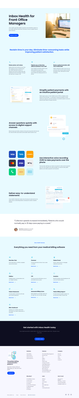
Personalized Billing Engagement (48, 353)
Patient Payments (30, 356)
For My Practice (29, 380)
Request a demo (13, 35)
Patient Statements (45, 367)
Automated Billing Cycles (46, 370)
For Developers (29, 381)
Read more (33, 266)
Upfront (43, 359)
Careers (59, 358)
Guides (43, 380)
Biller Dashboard (45, 368)
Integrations (29, 387)
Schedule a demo (39, 339)
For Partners (29, 389)
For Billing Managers (30, 386)
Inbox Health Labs (45, 384)
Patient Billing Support (46, 364)
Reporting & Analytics (46, 365)
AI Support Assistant (45, 362)
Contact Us (11, 373)
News (43, 386)
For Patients (29, 383)
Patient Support (29, 355)
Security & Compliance (46, 371)
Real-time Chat (44, 355)
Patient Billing (29, 353)
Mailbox (43, 358)
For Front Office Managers (31, 384)
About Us (59, 353)
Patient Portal (44, 361)
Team (59, 356)
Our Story (59, 355)
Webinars (43, 378)
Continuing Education (46, 387)
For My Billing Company (31, 378)
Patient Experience (30, 358)
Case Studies (44, 381)
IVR (42, 356)
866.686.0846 (63, 382)
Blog (43, 383)
